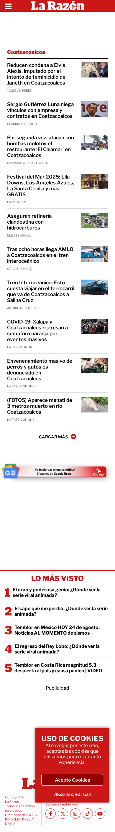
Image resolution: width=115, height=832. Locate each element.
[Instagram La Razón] (75, 813)
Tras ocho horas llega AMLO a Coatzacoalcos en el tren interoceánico (40, 255)
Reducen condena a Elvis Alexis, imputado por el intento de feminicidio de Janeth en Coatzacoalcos (36, 74)
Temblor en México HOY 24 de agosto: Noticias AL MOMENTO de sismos (57, 630)
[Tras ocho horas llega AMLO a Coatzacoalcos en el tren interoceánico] (94, 254)
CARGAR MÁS (53, 436)
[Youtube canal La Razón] (100, 813)
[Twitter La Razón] (63, 813)
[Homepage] (57, 5)
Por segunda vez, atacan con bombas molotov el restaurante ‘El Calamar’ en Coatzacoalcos (40, 146)
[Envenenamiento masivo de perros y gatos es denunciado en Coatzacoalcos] (94, 365)
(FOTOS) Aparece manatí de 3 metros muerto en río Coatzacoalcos (39, 406)
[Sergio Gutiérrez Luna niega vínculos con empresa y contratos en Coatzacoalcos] (94, 109)
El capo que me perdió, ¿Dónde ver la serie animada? (61, 611)
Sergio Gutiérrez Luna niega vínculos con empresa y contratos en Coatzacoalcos (40, 110)
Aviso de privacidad (72, 794)
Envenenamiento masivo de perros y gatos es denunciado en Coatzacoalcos (39, 370)
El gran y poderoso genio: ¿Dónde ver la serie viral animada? (57, 592)
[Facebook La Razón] (50, 813)
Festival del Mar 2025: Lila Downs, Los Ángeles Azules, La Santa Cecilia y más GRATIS (40, 185)
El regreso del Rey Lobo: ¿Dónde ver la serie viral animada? (57, 649)
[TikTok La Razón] (88, 813)
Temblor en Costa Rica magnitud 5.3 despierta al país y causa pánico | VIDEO (58, 667)
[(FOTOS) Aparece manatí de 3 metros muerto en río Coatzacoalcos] (94, 404)
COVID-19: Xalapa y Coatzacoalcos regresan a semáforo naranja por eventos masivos (37, 330)
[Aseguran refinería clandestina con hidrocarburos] (94, 220)
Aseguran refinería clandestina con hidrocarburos (29, 222)
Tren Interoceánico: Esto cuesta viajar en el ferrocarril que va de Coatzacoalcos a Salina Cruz (40, 291)
